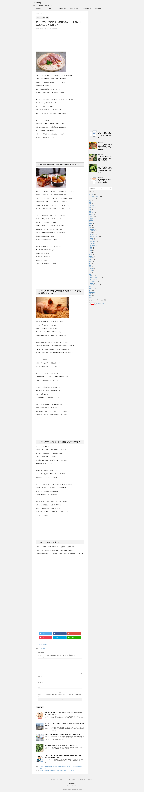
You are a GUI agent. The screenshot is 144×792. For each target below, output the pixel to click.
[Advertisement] (60, 41)
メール (40, 682)
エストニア (92, 230)
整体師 (90, 223)
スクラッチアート (62, 8)
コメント (41, 657)
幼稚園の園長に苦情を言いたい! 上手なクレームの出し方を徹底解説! (105, 181)
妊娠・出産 (91, 212)
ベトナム (92, 243)
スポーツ (91, 194)
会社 (90, 202)
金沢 (91, 250)
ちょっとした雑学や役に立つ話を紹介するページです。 (72, 785)
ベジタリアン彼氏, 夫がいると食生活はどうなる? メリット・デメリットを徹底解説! (105, 147)
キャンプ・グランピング (96, 277)
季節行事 (91, 214)
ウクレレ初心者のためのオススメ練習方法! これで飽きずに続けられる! (105, 158)
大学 (90, 211)
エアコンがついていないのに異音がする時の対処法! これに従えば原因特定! (104, 134)
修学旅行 (92, 218)
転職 (90, 286)
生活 (90, 261)
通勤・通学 (91, 288)
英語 (90, 272)
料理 (90, 225)
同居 (90, 209)
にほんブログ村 (100, 303)
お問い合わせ (98, 8)
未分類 (90, 254)
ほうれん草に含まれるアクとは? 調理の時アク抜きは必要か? (61, 745)
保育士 (91, 268)
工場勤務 (91, 220)
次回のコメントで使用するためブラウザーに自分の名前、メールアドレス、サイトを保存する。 (59, 695)
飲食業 (90, 297)
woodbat (42, 648)
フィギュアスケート (74, 8)
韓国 (91, 252)
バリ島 (91, 239)
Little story (37, 3)
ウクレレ (92, 275)
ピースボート (93, 241)
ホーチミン (92, 245)
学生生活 (91, 216)
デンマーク (39, 644)
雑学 (44, 644)
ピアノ (91, 283)
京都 (91, 247)
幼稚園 (91, 270)
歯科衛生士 (92, 257)
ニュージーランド (94, 236)
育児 (90, 266)
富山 (91, 248)
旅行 (50, 8)
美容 (90, 265)
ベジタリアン (93, 205)
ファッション (92, 198)
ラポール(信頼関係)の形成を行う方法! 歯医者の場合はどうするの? (57, 770)
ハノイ (91, 238)
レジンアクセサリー (86, 8)
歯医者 (90, 256)
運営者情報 (38, 8)
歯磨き (90, 259)
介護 (90, 200)
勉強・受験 (91, 207)
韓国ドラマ (91, 292)
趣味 (90, 274)
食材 (46, 644)
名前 (40, 676)
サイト (39, 687)
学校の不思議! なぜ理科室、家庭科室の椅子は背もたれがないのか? (63, 734)
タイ (91, 232)
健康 (90, 203)
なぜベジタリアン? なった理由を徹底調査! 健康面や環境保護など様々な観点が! (105, 169)
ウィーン (92, 229)
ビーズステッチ (93, 281)
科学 (90, 263)
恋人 (90, 221)
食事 (90, 293)
